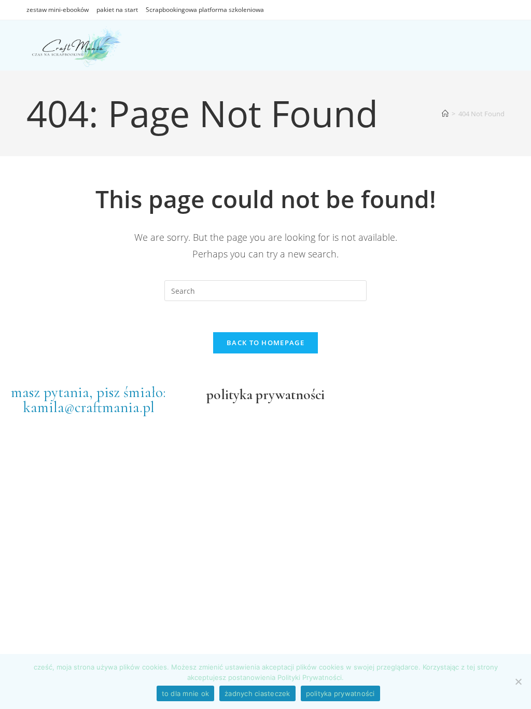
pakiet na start (117, 9)
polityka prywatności (340, 693)
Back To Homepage (265, 342)
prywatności (289, 394)
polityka (229, 394)
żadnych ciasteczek (257, 693)
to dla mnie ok (185, 693)
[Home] (445, 113)
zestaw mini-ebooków (57, 9)
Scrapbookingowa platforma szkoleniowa (205, 9)
